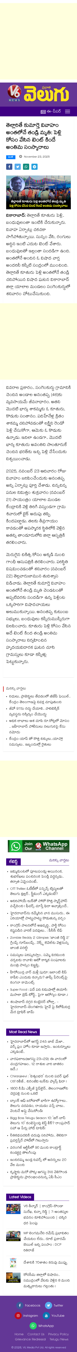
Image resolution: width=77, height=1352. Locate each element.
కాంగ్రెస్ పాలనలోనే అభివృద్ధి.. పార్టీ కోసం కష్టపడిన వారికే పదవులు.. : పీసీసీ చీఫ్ (38, 928)
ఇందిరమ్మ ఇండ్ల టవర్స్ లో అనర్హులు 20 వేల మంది (38, 1162)
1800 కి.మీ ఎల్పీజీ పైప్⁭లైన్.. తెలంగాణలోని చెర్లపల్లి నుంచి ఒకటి (39, 1091)
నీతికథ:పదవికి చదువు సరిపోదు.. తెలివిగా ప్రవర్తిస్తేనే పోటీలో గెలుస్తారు (38, 1138)
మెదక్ (10, 157)
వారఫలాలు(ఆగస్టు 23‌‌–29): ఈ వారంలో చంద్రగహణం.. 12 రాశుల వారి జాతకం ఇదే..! (38, 1064)
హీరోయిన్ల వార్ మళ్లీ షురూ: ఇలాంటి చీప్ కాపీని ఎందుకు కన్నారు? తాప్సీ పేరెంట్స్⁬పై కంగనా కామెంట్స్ (39, 978)
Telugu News (59, 1340)
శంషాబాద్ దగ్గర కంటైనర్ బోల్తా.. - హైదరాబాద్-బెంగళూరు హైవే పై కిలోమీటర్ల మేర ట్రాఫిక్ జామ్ (40, 1007)
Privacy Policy (58, 1335)
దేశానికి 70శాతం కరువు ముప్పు (45, 1263)
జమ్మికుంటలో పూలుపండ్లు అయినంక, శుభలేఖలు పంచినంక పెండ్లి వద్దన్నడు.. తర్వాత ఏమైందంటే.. (37, 877)
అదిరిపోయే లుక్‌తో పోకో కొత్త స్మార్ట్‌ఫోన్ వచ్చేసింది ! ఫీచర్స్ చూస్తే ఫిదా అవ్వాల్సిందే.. (39, 904)
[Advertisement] (38, 41)
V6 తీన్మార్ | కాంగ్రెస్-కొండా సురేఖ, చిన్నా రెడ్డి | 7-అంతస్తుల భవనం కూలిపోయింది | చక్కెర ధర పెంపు (46, 1215)
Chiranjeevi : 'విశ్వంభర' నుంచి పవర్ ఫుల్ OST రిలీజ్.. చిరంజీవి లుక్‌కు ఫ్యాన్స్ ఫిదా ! (39, 1079)
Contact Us (36, 1335)
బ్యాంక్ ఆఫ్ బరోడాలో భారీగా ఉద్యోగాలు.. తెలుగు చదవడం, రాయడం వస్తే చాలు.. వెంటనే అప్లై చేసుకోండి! (38, 1106)
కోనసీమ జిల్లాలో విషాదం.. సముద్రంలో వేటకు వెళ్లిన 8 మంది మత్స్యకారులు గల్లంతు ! (47, 1281)
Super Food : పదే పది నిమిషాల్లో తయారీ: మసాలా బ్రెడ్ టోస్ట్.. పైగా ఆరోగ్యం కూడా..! (39, 992)
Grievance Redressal (30, 1340)
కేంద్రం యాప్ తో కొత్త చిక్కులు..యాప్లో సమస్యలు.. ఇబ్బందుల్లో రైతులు (36, 742)
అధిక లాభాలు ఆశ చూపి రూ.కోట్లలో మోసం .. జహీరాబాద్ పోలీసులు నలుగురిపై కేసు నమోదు (39, 727)
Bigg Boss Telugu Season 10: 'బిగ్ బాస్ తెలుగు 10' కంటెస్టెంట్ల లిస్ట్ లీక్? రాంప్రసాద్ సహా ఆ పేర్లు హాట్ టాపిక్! (40, 1124)
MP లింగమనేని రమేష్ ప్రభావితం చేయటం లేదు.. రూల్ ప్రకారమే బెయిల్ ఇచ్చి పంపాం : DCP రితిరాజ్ (46, 1242)
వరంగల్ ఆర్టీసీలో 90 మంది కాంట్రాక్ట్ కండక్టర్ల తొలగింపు (35, 1150)
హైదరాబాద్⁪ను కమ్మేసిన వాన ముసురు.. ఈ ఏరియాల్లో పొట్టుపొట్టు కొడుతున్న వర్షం (40, 916)
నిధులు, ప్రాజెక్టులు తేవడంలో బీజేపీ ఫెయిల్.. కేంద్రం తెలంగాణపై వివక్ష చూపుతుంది (40, 700)
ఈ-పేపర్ (54, 112)
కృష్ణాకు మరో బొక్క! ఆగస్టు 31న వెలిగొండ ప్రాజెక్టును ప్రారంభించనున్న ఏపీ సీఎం (38, 1175)
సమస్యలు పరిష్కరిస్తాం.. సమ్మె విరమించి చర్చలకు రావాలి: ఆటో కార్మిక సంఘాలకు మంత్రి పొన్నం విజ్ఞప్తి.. (38, 961)
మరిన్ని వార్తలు (59, 861)
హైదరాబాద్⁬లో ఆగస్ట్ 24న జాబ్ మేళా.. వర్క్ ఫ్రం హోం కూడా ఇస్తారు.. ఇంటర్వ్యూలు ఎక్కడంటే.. (40, 1047)
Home (19, 1335)
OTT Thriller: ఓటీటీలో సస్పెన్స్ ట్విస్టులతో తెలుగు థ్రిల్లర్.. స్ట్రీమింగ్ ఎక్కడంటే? (36, 891)
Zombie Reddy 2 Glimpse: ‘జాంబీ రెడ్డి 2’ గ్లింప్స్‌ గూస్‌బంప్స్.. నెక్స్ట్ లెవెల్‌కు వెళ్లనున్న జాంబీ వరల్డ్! (39, 943)
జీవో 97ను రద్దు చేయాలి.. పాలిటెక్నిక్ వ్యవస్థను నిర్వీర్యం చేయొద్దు (34, 712)
